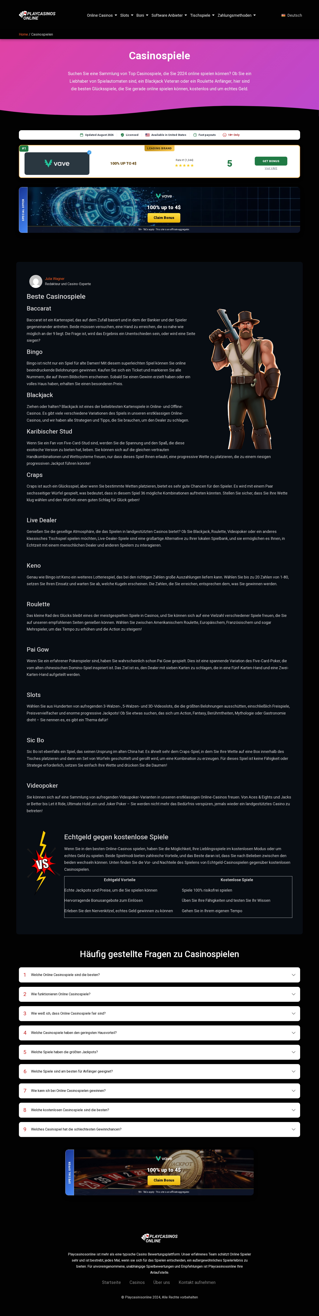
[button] (159, 210)
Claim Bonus (164, 218)
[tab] (159, 975)
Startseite (111, 1282)
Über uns (161, 1282)
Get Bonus (271, 161)
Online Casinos (100, 15)
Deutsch (295, 15)
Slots (124, 15)
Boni (140, 15)
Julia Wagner (54, 279)
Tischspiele (200, 15)
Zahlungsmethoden (235, 15)
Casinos (137, 1282)
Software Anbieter (167, 15)
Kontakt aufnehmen (197, 1282)
